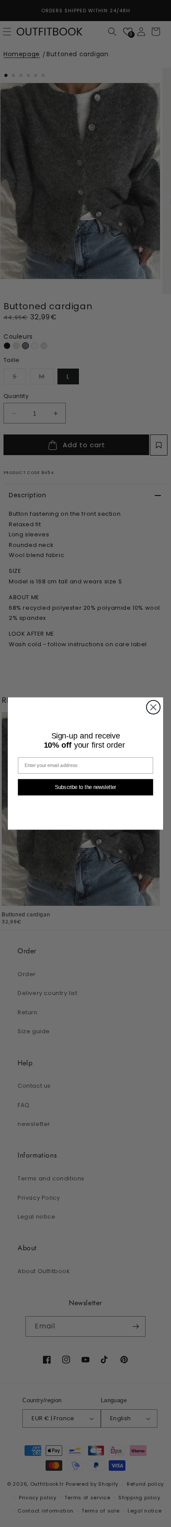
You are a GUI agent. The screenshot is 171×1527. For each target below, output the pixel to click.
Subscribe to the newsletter (85, 787)
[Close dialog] (153, 707)
